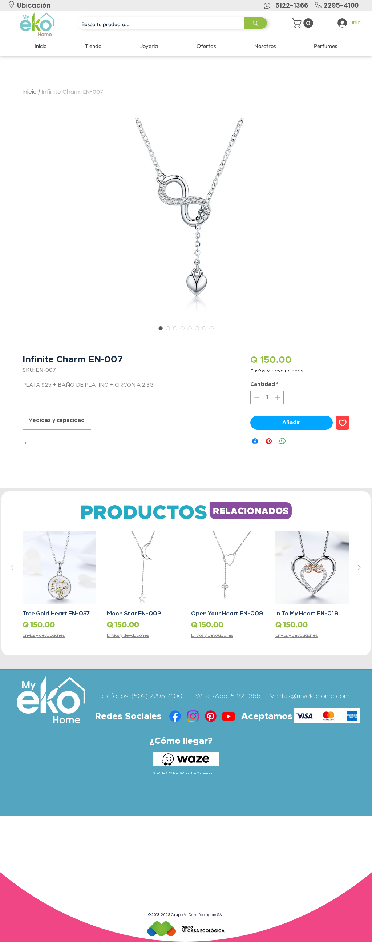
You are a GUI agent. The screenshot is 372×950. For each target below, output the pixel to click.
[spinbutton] (267, 397)
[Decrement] (255, 397)
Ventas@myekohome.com (309, 696)
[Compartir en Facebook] (255, 441)
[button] (303, 23)
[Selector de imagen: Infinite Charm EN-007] (160, 328)
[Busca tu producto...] (255, 23)
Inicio (30, 92)
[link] (56, 420)
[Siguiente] (359, 567)
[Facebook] (175, 716)
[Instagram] (193, 716)
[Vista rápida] (59, 567)
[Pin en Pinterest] (268, 441)
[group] (186, 585)
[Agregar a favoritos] (343, 423)
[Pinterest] (210, 716)
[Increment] (278, 397)
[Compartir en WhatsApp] (282, 441)
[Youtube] (228, 716)
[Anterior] (12, 567)
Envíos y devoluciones (276, 371)
